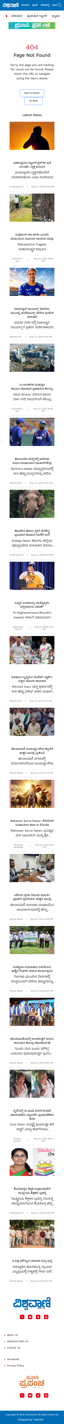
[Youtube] (30, 1317)
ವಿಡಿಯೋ (16, 16)
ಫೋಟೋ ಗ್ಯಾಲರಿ (37, 16)
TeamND (38, 1419)
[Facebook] (22, 1317)
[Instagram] (46, 1317)
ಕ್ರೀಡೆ (28, 5)
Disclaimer (13, 1359)
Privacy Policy (15, 1365)
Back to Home (32, 93)
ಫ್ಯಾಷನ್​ (56, 16)
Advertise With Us (17, 1341)
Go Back (33, 101)
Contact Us (13, 1348)
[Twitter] (38, 1317)
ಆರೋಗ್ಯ (38, 5)
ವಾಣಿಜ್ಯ (49, 5)
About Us (12, 1335)
